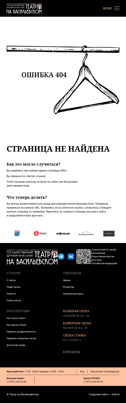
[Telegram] (61, 256)
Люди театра (13, 287)
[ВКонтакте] (71, 256)
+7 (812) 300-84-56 (93, 381)
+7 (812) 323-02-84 (16, 381)
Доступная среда (16, 345)
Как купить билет (16, 318)
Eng (82, 371)
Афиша (67, 280)
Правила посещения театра (21, 338)
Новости (11, 293)
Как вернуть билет (17, 325)
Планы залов (14, 300)
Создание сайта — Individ (104, 394)
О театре (11, 280)
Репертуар (68, 287)
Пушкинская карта (73, 293)
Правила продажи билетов (21, 331)
